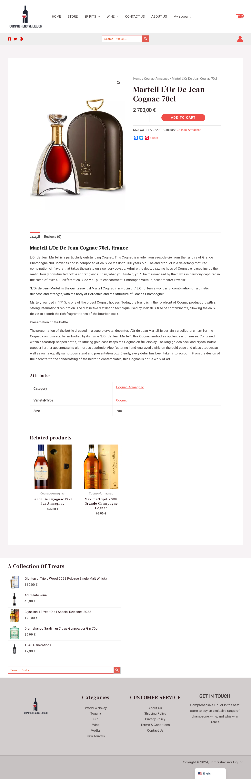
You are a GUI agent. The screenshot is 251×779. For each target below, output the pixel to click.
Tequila (95, 713)
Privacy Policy (155, 719)
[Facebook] (9, 39)
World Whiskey (96, 708)
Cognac (121, 400)
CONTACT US (135, 16)
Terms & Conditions (155, 725)
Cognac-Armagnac (156, 78)
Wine (95, 725)
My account (182, 16)
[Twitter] (15, 39)
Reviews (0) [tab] (52, 237)
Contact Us (155, 730)
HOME (56, 16)
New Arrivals (95, 736)
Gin (95, 719)
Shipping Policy (155, 713)
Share (154, 138)
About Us (155, 708)
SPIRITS (90, 16)
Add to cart (183, 117)
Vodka (95, 730)
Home (137, 78)
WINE (111, 16)
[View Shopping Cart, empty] (239, 16)
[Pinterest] (21, 39)
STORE (73, 16)
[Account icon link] (240, 39)
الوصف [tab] (35, 237)
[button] (118, 82)
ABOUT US (159, 16)
